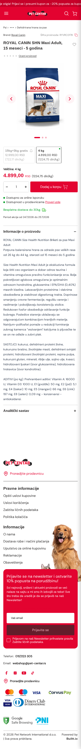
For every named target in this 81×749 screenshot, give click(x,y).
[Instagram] (15, 673)
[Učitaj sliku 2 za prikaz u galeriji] (42, 137)
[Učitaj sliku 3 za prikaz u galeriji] (46, 137)
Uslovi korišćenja (16, 503)
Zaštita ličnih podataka (20, 510)
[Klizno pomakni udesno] (69, 98)
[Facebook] (6, 673)
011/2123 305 (23, 656)
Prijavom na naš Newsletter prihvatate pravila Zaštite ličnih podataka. (42, 640)
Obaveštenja (13, 562)
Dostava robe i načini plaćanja (26, 541)
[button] (6, 13)
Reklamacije (12, 555)
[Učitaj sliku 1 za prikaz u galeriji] (37, 137)
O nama (9, 534)
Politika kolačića (15, 517)
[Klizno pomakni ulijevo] (11, 98)
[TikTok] (32, 673)
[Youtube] (24, 673)
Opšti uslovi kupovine (19, 496)
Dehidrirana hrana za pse (32, 27)
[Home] (40, 462)
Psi (5, 27)
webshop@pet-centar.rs (29, 663)
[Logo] (37, 13)
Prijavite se (40, 630)
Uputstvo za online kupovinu (24, 548)
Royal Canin (18, 35)
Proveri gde (52, 202)
